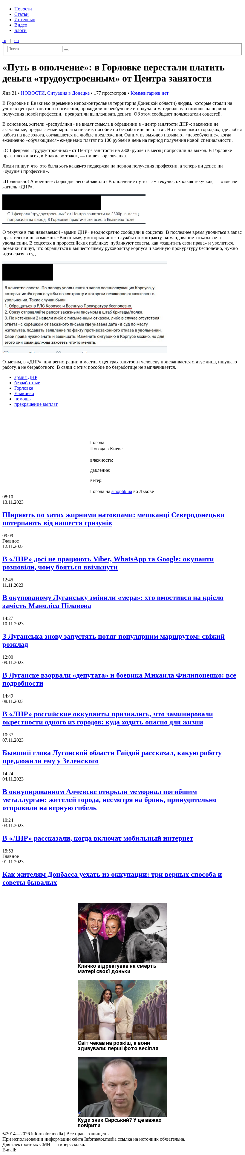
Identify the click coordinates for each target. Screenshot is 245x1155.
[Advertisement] (96, 425)
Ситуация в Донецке (68, 93)
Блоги (20, 30)
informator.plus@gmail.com (43, 1149)
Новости (23, 8)
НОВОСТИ (33, 93)
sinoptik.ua (121, 491)
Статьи (21, 14)
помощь (22, 398)
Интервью (24, 19)
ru (4, 40)
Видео (20, 24)
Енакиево (24, 393)
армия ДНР (25, 377)
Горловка (23, 388)
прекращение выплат (36, 404)
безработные (27, 382)
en (16, 40)
